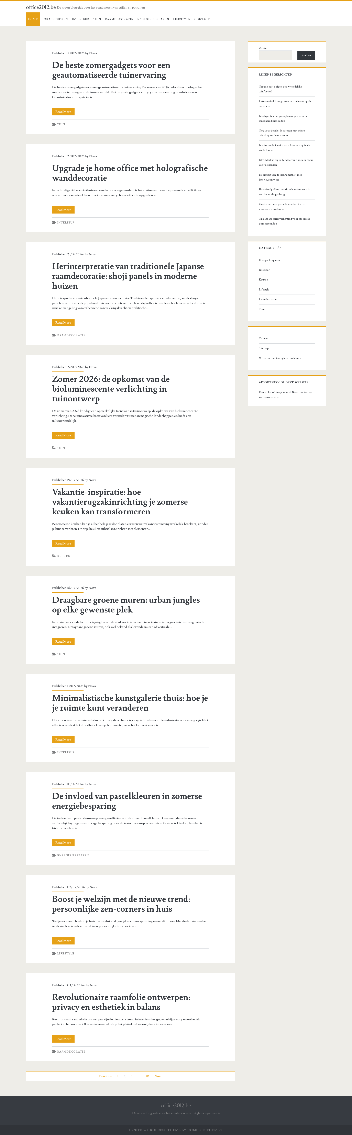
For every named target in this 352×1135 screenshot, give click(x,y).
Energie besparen (153, 19)
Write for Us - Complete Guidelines (280, 358)
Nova (93, 53)
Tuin (97, 19)
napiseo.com (270, 397)
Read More (65, 112)
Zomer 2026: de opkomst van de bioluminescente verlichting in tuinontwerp (111, 389)
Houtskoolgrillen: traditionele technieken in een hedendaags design (284, 192)
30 (147, 1076)
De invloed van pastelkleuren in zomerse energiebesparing (127, 801)
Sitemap (264, 348)
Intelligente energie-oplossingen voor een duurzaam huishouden (284, 118)
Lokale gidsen (55, 19)
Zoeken (263, 48)
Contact (202, 19)
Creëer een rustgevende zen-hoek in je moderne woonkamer (282, 207)
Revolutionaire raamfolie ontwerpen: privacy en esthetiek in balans (121, 1002)
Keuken (63, 556)
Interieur (80, 19)
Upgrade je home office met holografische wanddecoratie (130, 173)
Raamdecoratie (119, 19)
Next (158, 1076)
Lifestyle (181, 19)
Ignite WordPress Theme (155, 1130)
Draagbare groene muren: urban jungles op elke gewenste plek (126, 605)
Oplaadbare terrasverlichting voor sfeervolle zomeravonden (284, 221)
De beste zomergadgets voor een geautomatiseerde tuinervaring (111, 70)
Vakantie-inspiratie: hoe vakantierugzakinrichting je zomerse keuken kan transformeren (120, 502)
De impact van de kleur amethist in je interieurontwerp (280, 177)
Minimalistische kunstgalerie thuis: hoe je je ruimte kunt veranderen (130, 703)
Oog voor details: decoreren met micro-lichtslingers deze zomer (282, 133)
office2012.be (41, 7)
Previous (105, 1076)
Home (33, 19)
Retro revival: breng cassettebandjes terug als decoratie (285, 104)
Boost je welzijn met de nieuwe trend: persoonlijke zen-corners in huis (121, 904)
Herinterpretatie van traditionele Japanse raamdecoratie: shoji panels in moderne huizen (128, 276)
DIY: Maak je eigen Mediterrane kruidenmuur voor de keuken (286, 162)
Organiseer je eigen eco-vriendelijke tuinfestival (280, 89)
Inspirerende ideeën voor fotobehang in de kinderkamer (284, 148)
